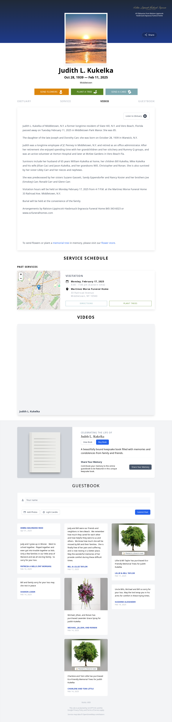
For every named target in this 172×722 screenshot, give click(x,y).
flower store (108, 242)
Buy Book (102, 442)
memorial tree (61, 242)
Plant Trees (130, 303)
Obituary (24, 101)
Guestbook (146, 101)
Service (65, 101)
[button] (38, 287)
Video (104, 101)
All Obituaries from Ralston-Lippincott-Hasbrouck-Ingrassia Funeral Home (149, 14)
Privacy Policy (78, 710)
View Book (87, 442)
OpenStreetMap (89, 714)
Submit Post (142, 512)
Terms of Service (93, 710)
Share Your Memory (140, 467)
